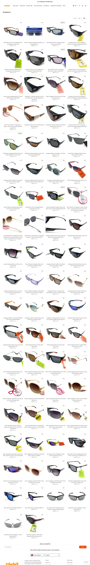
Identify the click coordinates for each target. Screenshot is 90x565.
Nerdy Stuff (69, 562)
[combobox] (37, 555)
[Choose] (42, 287)
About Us (48, 562)
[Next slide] (21, 31)
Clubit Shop (69, 560)
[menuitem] (64, 5)
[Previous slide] (5, 31)
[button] (80, 18)
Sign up (83, 547)
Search (47, 560)
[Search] (79, 5)
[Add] (21, 39)
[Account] (82, 5)
